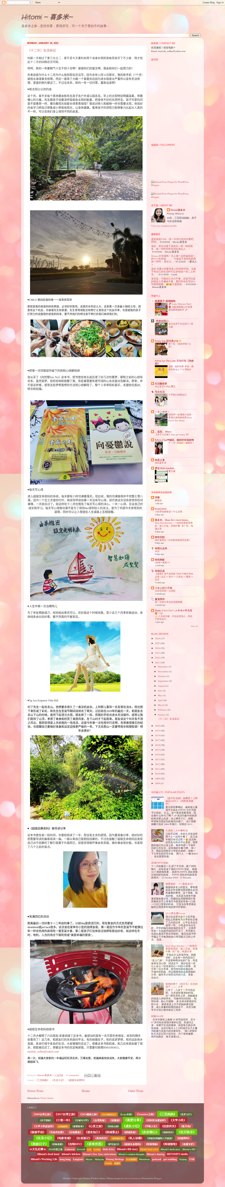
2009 (157, 778)
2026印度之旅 (56, 1149)
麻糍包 (158, 500)
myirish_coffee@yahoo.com (43, 1051)
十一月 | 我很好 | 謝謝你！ (181, 442)
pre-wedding (170, 1159)
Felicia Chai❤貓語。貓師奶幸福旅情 (174, 440)
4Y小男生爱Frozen (175, 913)
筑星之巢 (160, 460)
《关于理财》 (45, 1120)
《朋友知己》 (93, 1132)
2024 (157, 648)
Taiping (183, 1159)
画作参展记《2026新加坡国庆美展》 (173, 540)
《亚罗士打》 (186, 1114)
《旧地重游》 (75, 1132)
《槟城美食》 (130, 1132)
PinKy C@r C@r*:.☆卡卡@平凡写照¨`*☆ (173, 612)
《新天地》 (186, 1126)
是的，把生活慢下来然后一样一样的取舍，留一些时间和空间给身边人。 (172, 247)
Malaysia (99, 1159)
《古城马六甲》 (82, 1120)
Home (86, 1091)
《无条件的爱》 (56, 1132)
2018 (157, 735)
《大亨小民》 (177, 1120)
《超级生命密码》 (76, 1080)
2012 (157, 764)
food (89, 1149)
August (161, 685)
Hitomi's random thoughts (131, 1154)
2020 (157, 725)
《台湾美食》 (99, 1120)
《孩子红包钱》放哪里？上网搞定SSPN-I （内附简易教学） (182, 801)
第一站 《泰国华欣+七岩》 (179, 345)
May (160, 695)
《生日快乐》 (186, 1132)
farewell (81, 1149)
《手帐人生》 (151, 1126)
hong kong (65, 1159)
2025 (157, 643)
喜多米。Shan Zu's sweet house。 (172, 520)
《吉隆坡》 (115, 1120)
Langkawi (78, 1159)
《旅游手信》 (37, 1132)
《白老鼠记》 (83, 1138)
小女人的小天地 (163, 588)
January (162, 714)
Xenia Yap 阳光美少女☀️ (168, 341)
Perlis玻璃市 (131, 1159)
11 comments (72, 1075)
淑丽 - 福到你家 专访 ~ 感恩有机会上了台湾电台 (181, 368)
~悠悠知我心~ (162, 321)
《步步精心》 (149, 1132)
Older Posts (135, 1091)
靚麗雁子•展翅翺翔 (165, 301)
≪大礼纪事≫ (37, 1149)
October (162, 676)
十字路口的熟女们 (177, 394)
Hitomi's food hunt (48, 1154)
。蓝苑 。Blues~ (163, 431)
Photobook (144, 1159)
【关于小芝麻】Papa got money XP (171, 434)
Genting (97, 1149)
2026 (157, 638)
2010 (157, 773)
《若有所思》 (94, 1144)
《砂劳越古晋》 (118, 1138)
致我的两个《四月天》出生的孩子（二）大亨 (182, 985)
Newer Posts (35, 1091)
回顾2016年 (157, 1016)
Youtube (108, 1163)
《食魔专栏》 (188, 1144)
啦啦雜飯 (160, 559)
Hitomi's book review (149, 1149)
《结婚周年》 (183, 1138)
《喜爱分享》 (133, 1120)
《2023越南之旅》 (89, 1114)
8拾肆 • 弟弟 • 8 (162, 562)
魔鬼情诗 (160, 599)
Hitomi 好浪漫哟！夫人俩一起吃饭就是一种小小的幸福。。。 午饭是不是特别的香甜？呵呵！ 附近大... (173, 258)
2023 (157, 652)
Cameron (70, 1149)
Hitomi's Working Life (44, 1159)
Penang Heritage (115, 1159)
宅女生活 (160, 392)
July (160, 690)
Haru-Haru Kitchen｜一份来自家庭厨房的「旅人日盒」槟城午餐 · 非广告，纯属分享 (174, 525)
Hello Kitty (109, 1149)
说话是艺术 (160, 462)
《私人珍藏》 (135, 1138)
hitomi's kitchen (71, 1154)
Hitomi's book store (170, 1149)
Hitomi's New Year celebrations (99, 1154)
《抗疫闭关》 (169, 1126)
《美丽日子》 (38, 1144)
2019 (157, 730)
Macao (89, 1159)
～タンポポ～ (162, 411)
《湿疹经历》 (168, 1132)
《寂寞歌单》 (78, 1126)
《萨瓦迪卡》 (113, 1144)
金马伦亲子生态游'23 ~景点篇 (180, 325)
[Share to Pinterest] (99, 1075)
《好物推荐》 (63, 1126)
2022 (157, 657)
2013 (157, 759)
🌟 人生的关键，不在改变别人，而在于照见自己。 (173, 618)
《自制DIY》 (75, 1144)
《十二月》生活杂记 (41, 50)
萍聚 (157, 497)
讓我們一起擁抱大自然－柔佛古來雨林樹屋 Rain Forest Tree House (181, 417)
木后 (157, 551)
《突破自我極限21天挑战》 (160, 1138)
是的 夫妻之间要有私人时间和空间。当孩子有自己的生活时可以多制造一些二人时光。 (173, 271)
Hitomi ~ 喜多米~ (46, 17)
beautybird (161, 508)
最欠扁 (171, 471)
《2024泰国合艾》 (109, 1114)
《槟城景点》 (112, 1132)
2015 (157, 749)
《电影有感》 (64, 1138)
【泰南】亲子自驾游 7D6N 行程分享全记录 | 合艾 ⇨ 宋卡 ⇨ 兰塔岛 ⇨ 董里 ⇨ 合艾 (174, 576)
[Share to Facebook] (96, 1075)
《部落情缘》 (152, 1144)
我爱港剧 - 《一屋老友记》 (180, 883)
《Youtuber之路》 (146, 1114)
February (162, 709)
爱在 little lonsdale (164, 468)
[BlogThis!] (89, 1075)
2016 (157, 745)
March (161, 705)
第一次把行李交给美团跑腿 (168, 602)
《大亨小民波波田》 (44, 1126)
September (163, 680)
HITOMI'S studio (177, 1154)
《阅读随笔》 (170, 1144)
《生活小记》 (58, 1080)
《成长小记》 (131, 1126)
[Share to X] (92, 1075)
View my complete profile (164, 225)
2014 (157, 754)
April (161, 700)
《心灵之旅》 (95, 1126)
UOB (191, 1159)
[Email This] (86, 1075)
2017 (157, 740)
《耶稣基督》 (57, 1144)
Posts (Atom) (47, 1098)
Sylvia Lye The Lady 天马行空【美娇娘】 (174, 362)
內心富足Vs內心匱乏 (165, 386)
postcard (156, 1159)
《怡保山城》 (113, 1126)
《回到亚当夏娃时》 (156, 1120)
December (163, 666)
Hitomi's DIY (189, 1149)
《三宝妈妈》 (42, 1080)
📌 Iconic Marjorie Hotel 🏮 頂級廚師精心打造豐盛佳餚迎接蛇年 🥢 (180, 306)
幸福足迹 (160, 571)
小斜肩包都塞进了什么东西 (168, 511)
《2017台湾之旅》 (65, 1114)
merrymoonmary (132, 1178)
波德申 (117, 1163)
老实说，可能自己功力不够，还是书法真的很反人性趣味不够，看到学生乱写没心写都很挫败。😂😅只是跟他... (173, 281)
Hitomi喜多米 (44, 1075)
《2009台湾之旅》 (42, 1114)
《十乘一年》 (63, 1120)
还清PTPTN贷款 (159, 862)
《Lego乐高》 (126, 1114)
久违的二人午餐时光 (177, 830)
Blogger (158, 1178)
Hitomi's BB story (127, 1149)
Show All (194, 626)
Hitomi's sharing (156, 1154)
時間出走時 (161, 548)
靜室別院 (160, 537)
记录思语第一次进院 (165, 590)
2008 (157, 783)
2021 (157, 662)
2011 (157, 768)
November (163, 671)
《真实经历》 (101, 1138)
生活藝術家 (161, 383)
